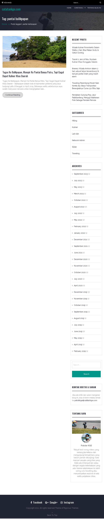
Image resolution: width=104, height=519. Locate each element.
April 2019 (78, 345)
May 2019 (78, 338)
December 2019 (80, 292)
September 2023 (81, 174)
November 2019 (80, 299)
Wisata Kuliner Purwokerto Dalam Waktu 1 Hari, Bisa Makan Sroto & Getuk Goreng (85, 50)
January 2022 (79, 233)
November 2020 (81, 266)
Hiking (74, 121)
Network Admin (78, 140)
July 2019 (78, 325)
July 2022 (78, 213)
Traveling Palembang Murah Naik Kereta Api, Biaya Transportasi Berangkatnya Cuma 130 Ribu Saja (86, 85)
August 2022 (79, 207)
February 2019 (80, 351)
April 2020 (78, 285)
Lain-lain (75, 134)
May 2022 (78, 220)
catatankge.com (11, 9)
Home (69, 8)
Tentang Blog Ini (94, 8)
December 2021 (80, 240)
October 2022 (79, 200)
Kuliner (75, 127)
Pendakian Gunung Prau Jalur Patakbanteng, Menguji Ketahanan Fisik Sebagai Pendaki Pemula (85, 97)
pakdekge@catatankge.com (85, 400)
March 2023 (79, 194)
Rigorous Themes (71, 508)
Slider (74, 147)
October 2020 (80, 272)
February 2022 (80, 226)
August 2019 (79, 318)
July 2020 (78, 279)
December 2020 (81, 259)
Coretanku (78, 8)
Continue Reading (12, 95)
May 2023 (78, 187)
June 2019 (78, 331)
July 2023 (78, 180)
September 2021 (81, 246)
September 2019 (81, 312)
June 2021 (78, 253)
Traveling (76, 153)
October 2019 (79, 305)
